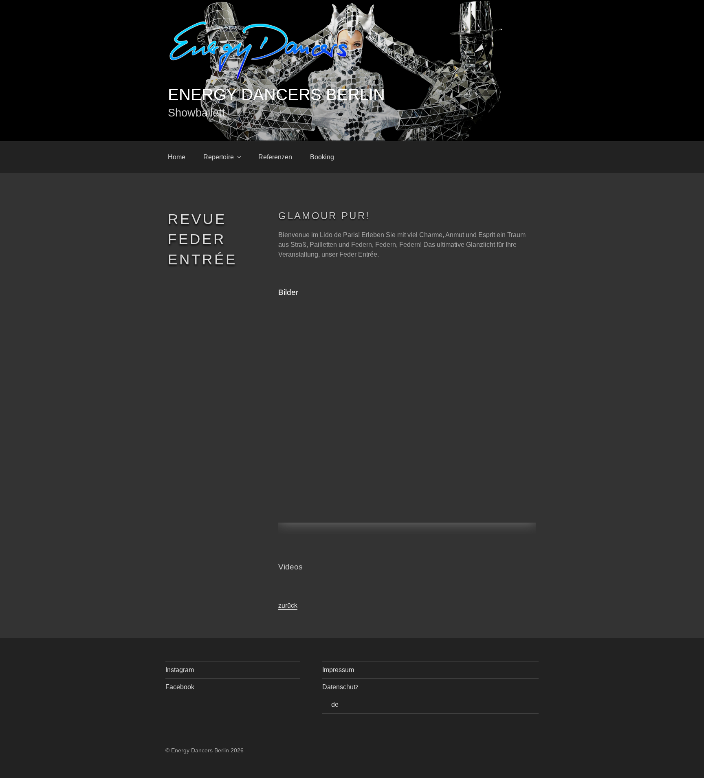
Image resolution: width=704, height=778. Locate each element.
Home (176, 157)
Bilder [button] (288, 292)
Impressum (338, 669)
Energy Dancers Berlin (276, 94)
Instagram (179, 669)
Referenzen (275, 157)
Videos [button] (290, 567)
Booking (322, 157)
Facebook (179, 686)
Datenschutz (340, 686)
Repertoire (218, 157)
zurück (287, 605)
